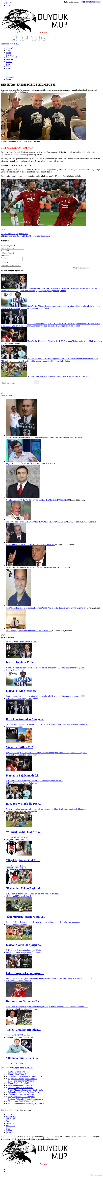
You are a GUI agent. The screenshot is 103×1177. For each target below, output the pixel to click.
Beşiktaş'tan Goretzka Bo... (23, 1001)
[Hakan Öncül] (21, 435)
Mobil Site (10, 1123)
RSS (17, 44)
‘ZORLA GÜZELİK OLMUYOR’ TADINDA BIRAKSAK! (48, 522)
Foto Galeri (10, 1119)
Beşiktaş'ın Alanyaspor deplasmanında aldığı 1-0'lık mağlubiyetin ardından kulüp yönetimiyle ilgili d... (46, 753)
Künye (8, 1128)
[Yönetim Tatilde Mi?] (19, 742)
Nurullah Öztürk (12, 500)
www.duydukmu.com (41, 236)
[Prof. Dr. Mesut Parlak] (18, 519)
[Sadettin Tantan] (26, 565)
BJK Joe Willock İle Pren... (23, 803)
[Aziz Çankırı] (18, 606)
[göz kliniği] (30, 41)
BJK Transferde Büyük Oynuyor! (21, 1081)
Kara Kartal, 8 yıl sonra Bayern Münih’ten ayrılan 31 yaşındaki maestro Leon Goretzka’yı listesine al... (47, 1007)
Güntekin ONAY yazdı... (16, 865)
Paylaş (3, 234)
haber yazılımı (94, 1175)
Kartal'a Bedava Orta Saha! (19, 1072)
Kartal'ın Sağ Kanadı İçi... (23, 775)
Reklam (9, 1130)
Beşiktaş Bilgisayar (29, 1139)
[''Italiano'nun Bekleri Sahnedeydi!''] (19, 1052)
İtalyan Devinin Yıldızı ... (22, 662)
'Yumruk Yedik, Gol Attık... (23, 832)
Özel (8, 50)
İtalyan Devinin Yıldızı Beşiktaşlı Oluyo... (25, 1092)
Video (8, 66)
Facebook (5, 44)
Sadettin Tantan (12, 567)
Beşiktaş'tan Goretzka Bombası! (18, 981)
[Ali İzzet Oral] (16, 542)
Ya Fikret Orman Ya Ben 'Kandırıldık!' (36, 631)
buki (100, 1175)
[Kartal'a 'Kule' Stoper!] (19, 685)
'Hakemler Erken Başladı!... (24, 888)
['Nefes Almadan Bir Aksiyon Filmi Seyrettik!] (19, 1024)
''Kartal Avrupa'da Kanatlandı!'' (20, 1088)
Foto (8, 68)
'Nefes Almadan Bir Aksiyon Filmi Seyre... (23, 1009)
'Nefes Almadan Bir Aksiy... (23, 1029)
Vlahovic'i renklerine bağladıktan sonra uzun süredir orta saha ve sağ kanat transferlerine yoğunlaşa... (46, 668)
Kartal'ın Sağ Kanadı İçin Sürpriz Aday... (22, 755)
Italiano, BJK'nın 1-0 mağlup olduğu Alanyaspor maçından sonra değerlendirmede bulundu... (43, 922)
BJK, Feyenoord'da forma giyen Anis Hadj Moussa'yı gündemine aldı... (34, 781)
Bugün (16, 1067)
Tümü (10, 395)
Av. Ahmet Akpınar (13, 631)
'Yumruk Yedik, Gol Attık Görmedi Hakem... (24, 811)
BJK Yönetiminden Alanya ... (25, 719)
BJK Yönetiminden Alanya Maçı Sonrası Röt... (27, 1103)
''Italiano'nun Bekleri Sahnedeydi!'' (20, 1037)
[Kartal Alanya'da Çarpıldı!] (19, 940)
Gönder (82, 268)
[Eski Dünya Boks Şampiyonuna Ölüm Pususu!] (19, 968)
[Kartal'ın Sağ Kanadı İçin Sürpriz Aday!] (19, 770)
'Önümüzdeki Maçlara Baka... (25, 916)
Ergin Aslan (10, 463)
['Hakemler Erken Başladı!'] (19, 883)
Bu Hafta (29, 1067)
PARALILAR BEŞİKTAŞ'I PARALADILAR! (36, 545)
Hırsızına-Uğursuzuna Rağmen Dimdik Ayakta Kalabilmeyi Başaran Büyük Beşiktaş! (50, 608)
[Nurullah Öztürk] (23, 498)
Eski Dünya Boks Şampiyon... (25, 973)
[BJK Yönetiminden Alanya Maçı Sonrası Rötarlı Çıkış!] (19, 714)
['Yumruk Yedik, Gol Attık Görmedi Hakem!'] (19, 826)
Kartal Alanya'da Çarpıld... (24, 944)
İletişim (9, 1132)
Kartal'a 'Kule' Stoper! (15, 670)
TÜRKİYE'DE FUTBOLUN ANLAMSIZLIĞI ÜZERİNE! (43, 500)
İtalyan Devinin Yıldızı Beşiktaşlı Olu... (21, 642)
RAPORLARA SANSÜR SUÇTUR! (33, 567)
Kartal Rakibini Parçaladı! (18, 1083)
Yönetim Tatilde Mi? (14, 726)
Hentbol (9, 62)
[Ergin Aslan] (23, 461)
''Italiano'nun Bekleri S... (22, 1058)
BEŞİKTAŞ (26, 236)
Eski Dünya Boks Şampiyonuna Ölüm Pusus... (24, 952)
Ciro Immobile (14, 236)
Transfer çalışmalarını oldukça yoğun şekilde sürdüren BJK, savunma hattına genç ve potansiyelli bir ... (47, 696)
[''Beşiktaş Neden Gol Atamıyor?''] (19, 855)
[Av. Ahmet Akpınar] (16, 628)
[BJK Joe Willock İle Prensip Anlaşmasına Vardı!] (19, 798)
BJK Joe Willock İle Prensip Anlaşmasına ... (25, 1099)
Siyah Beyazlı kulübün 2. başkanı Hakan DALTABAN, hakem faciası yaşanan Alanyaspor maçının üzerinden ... (50, 724)
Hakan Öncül (11, 438)
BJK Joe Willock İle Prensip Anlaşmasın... (23, 783)
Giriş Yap (9, 5)
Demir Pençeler (12, 57)
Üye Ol (9, 3)
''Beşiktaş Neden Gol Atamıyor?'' (19, 839)
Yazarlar (9, 1121)
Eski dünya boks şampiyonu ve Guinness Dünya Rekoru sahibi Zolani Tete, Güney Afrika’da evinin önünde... (49, 978)
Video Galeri (11, 1116)
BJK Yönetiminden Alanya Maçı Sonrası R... (24, 698)
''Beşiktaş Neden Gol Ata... (23, 860)
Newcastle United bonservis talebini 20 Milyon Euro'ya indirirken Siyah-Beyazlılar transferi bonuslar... (46, 809)
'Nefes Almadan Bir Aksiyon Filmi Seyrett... (25, 1090)
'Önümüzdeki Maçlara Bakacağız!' (19, 896)
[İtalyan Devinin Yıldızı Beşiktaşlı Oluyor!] (19, 657)
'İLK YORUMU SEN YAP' (91, 2)
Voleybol (9, 59)
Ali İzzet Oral (11, 545)
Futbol (8, 53)
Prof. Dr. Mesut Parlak (15, 522)
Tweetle (9, 234)
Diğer (8, 64)
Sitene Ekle (10, 1125)
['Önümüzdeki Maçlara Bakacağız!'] (19, 911)
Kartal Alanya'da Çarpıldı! (16, 924)
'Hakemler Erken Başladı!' (16, 868)
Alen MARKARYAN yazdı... (18, 837)
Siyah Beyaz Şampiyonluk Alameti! (22, 1079)
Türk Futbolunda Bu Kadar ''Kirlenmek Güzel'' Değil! (38, 438)
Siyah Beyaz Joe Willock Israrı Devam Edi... (26, 1076)
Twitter (12, 44)
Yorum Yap (23, 234)
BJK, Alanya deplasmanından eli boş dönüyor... (25, 950)
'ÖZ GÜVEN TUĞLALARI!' (27, 463)
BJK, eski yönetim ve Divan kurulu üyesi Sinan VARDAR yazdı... (32, 894)
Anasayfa (10, 48)
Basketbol (10, 55)
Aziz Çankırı (11, 608)
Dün (22, 1067)
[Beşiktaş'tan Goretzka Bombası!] (19, 996)
